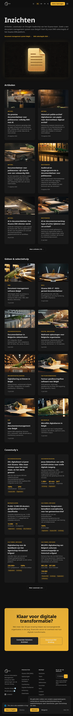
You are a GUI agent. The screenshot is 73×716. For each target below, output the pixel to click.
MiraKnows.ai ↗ (10, 691)
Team (40, 676)
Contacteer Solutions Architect (24, 641)
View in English (11, 710)
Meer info (66, 710)
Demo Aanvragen (57, 4)
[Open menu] (67, 4)
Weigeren (44, 710)
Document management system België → (18, 36)
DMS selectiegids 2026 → (41, 36)
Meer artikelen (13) (36, 249)
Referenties (42, 682)
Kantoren (42, 673)
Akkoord (34, 710)
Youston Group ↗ (10, 688)
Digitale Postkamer (28, 687)
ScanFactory (25, 684)
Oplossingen (26, 676)
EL (48, 4)
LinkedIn (9, 694)
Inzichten (42, 685)
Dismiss (22, 710)
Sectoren (41, 679)
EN (41, 4)
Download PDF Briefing (51, 641)
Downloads (25, 693)
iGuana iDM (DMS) (27, 673)
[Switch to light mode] (33, 3)
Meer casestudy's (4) (36, 588)
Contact (41, 691)
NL (38, 4)
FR (44, 4)
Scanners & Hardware (25, 680)
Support (41, 694)
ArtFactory (25, 690)
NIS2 (40, 688)
